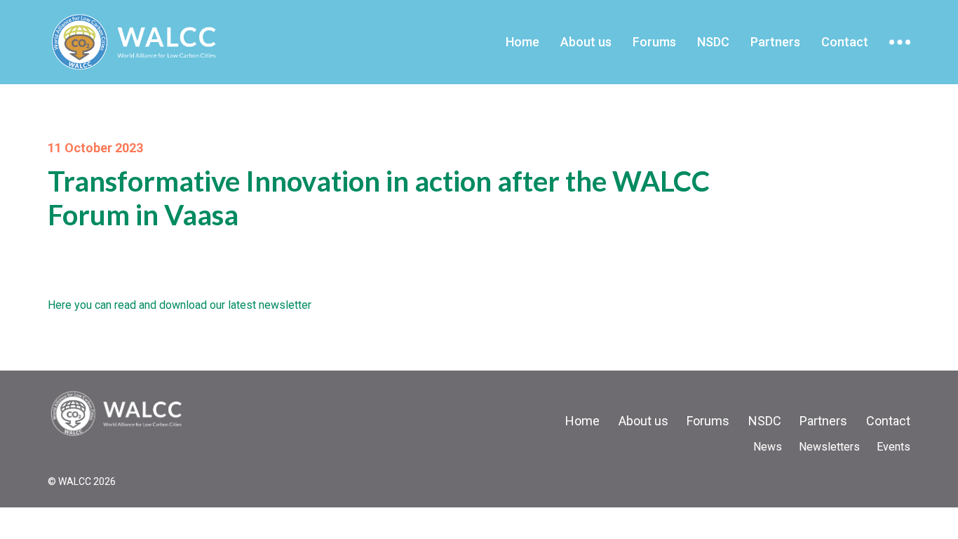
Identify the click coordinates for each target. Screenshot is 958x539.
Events (893, 446)
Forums (654, 41)
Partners (775, 41)
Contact (844, 41)
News (767, 446)
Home (522, 41)
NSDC (713, 41)
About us (586, 41)
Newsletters (829, 446)
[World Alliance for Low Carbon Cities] (118, 413)
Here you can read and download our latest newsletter (179, 305)
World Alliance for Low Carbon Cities (148, 42)
